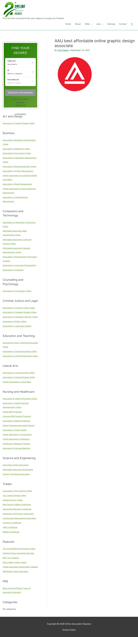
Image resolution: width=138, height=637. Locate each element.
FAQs (87, 24)
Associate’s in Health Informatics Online (20, 398)
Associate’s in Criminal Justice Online (19, 308)
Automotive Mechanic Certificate (17, 509)
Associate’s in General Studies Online (19, 377)
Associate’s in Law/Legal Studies (17, 326)
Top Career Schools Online (14, 495)
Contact (123, 24)
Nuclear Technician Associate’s (16, 474)
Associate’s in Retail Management (17, 184)
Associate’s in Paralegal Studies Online (19, 312)
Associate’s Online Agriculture (16, 465)
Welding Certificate (11, 532)
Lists (98, 24)
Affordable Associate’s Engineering (18, 469)
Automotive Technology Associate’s (18, 513)
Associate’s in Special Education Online (20, 351)
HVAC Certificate (10, 527)
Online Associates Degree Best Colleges (20, 567)
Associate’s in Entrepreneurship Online (19, 166)
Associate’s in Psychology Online (17, 291)
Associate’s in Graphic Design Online (18, 123)
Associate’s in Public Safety (15, 321)
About (78, 24)
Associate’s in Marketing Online (16, 149)
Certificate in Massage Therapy (16, 443)
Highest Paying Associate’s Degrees (18, 553)
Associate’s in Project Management (18, 171)
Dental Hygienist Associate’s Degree (18, 425)
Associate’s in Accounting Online (17, 153)
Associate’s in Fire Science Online (17, 491)
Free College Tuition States (14, 562)
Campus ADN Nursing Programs (17, 416)
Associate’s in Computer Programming (19, 265)
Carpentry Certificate (12, 523)
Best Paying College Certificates (17, 504)
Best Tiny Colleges (11, 558)
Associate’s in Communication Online (19, 373)
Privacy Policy (69, 629)
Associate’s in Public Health (15, 430)
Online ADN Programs (12, 412)
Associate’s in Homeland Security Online (20, 317)
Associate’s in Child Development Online (20, 356)
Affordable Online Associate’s (15, 571)
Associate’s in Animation (13, 270)
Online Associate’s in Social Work (17, 382)
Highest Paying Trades (13, 500)
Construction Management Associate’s (19, 518)
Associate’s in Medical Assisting (16, 421)
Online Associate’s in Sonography (17, 434)
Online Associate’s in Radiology (16, 439)
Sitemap (111, 24)
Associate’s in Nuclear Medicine (16, 448)
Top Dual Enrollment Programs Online (19, 548)
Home (68, 24)
